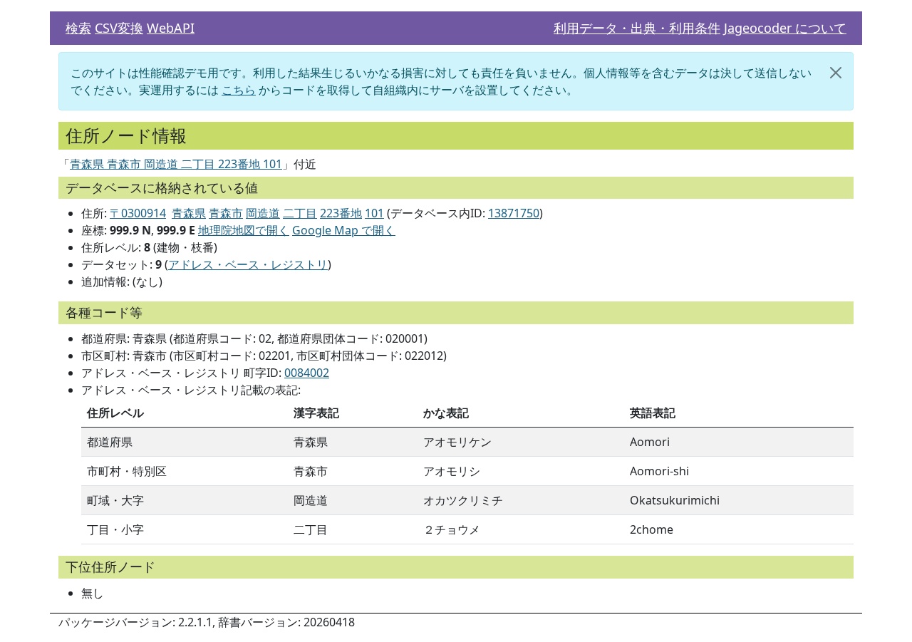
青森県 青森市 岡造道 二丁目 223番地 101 (176, 164)
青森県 (189, 213)
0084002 (306, 372)
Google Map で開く (343, 230)
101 (374, 213)
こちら (239, 90)
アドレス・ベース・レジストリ (248, 264)
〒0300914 (138, 213)
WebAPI (171, 27)
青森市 (226, 213)
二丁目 (300, 213)
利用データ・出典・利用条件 (637, 27)
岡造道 (263, 213)
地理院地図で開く (243, 230)
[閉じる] (836, 73)
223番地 (341, 213)
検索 (78, 27)
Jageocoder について (785, 27)
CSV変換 (119, 27)
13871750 (513, 213)
